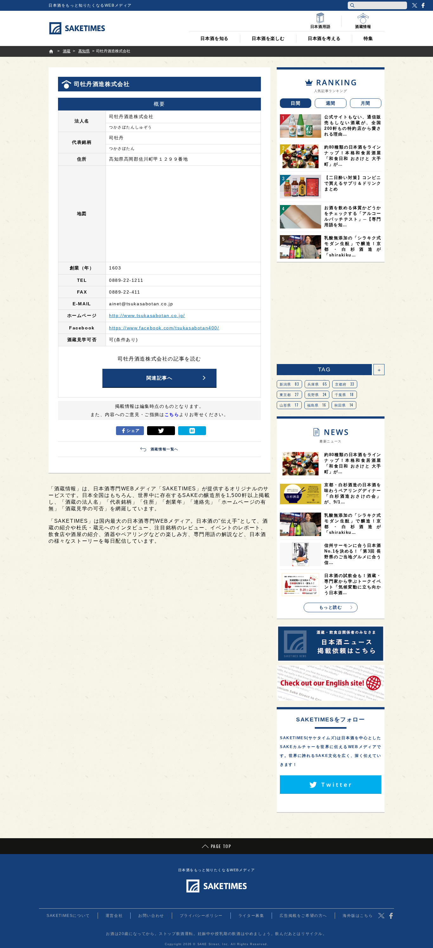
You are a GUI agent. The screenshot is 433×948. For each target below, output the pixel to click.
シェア (133, 430)
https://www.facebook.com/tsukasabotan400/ (164, 327)
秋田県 (343, 405)
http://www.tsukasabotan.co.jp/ (147, 315)
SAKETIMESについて (68, 915)
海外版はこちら (358, 915)
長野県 (317, 394)
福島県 (316, 405)
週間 (331, 103)
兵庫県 (317, 384)
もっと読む (330, 607)
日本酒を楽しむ (268, 38)
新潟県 (289, 384)
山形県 (289, 405)
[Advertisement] (331, 313)
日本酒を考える (324, 38)
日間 (296, 103)
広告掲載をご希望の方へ (303, 915)
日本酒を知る (214, 38)
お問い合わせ (151, 915)
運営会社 (114, 915)
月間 (366, 103)
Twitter (414, 5)
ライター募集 (251, 915)
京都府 (344, 384)
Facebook (423, 5)
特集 (368, 38)
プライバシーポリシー (201, 915)
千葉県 (344, 394)
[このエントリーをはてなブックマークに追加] (192, 430)
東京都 (289, 394)
